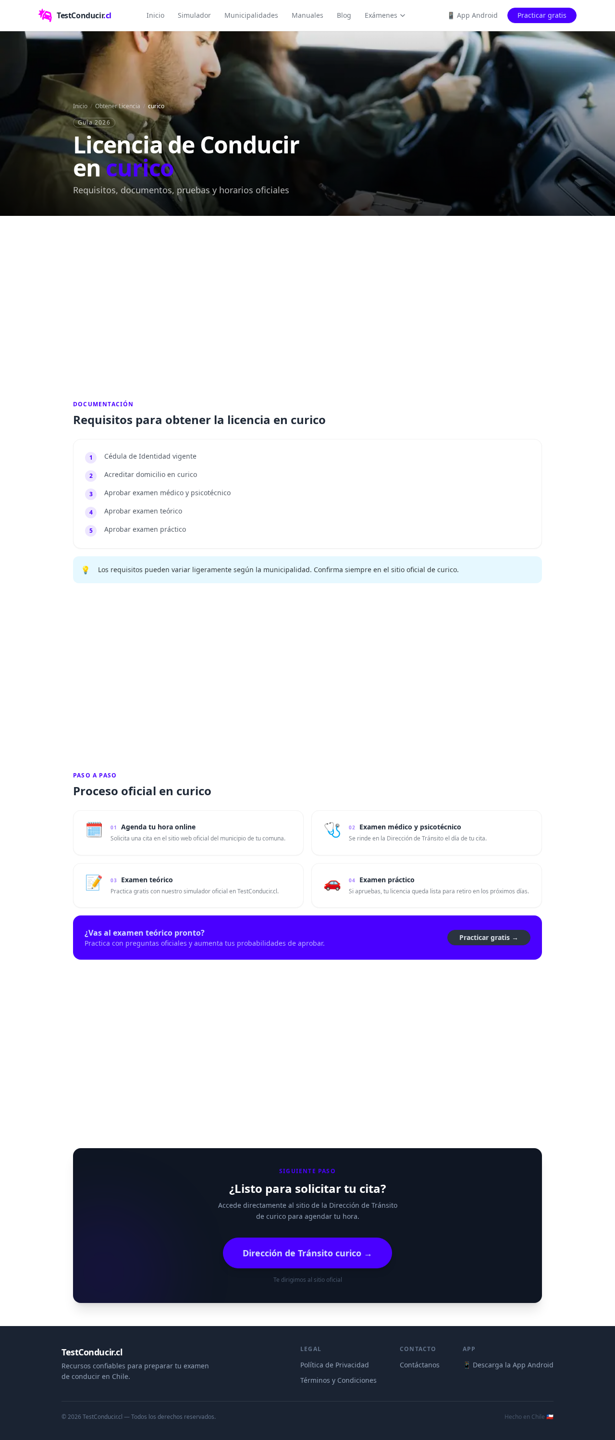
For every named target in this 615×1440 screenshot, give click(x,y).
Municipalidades (251, 15)
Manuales (307, 15)
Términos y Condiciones (338, 1380)
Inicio (155, 15)
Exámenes (381, 15)
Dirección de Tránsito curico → (307, 1253)
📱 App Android (472, 15)
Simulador (194, 15)
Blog (344, 15)
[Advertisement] (307, 306)
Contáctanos (420, 1364)
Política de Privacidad (334, 1364)
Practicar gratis (541, 15)
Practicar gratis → (488, 937)
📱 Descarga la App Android (508, 1364)
